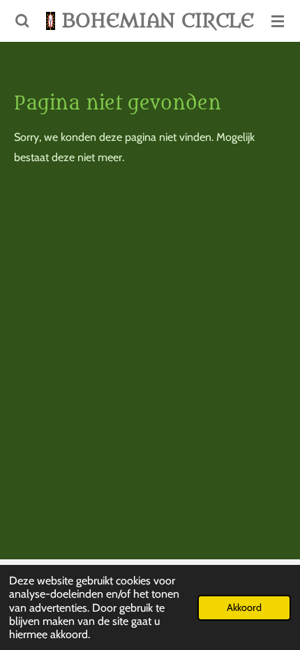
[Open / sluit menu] (277, 21)
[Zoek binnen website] (22, 21)
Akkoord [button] (244, 607)
